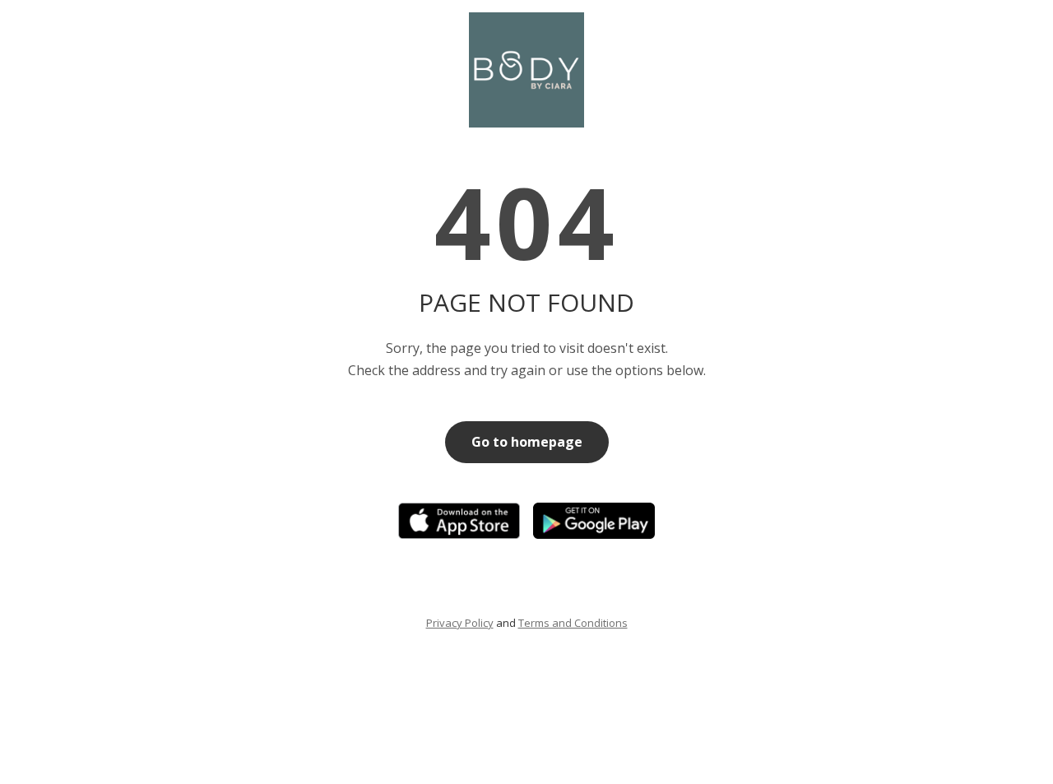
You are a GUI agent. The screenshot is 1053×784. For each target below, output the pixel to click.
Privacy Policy (460, 622)
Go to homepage (526, 442)
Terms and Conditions (573, 622)
